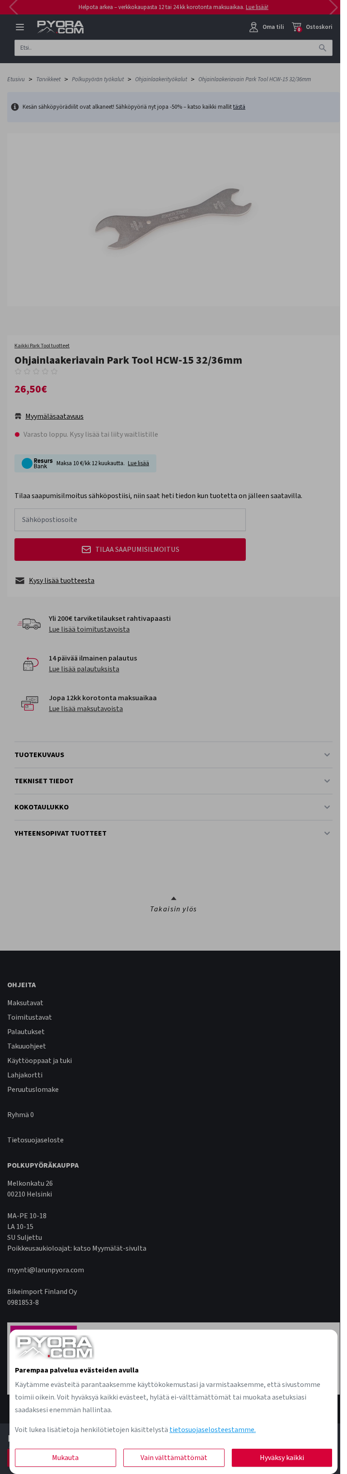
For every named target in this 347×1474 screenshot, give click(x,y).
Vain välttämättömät (174, 1458)
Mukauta (65, 1458)
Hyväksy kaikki (282, 1458)
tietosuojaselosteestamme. (212, 1430)
